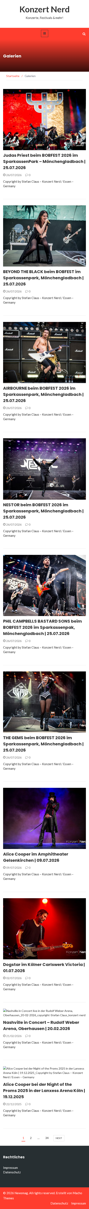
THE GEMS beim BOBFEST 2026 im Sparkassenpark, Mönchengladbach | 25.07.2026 (43, 744)
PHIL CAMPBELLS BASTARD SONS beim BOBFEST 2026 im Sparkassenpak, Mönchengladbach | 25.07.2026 (42, 627)
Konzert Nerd (44, 9)
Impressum (10, 1167)
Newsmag (21, 1193)
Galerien (15, 846)
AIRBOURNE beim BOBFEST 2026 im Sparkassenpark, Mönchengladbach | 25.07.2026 (43, 394)
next (59, 1138)
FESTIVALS (16, 148)
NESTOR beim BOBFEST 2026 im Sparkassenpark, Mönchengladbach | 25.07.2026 (43, 511)
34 (47, 1138)
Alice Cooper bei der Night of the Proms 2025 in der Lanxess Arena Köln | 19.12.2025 (44, 1091)
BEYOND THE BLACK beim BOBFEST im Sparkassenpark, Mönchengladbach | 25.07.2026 (43, 278)
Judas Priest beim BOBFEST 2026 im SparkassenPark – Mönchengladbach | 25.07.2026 (44, 161)
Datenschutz (12, 1172)
